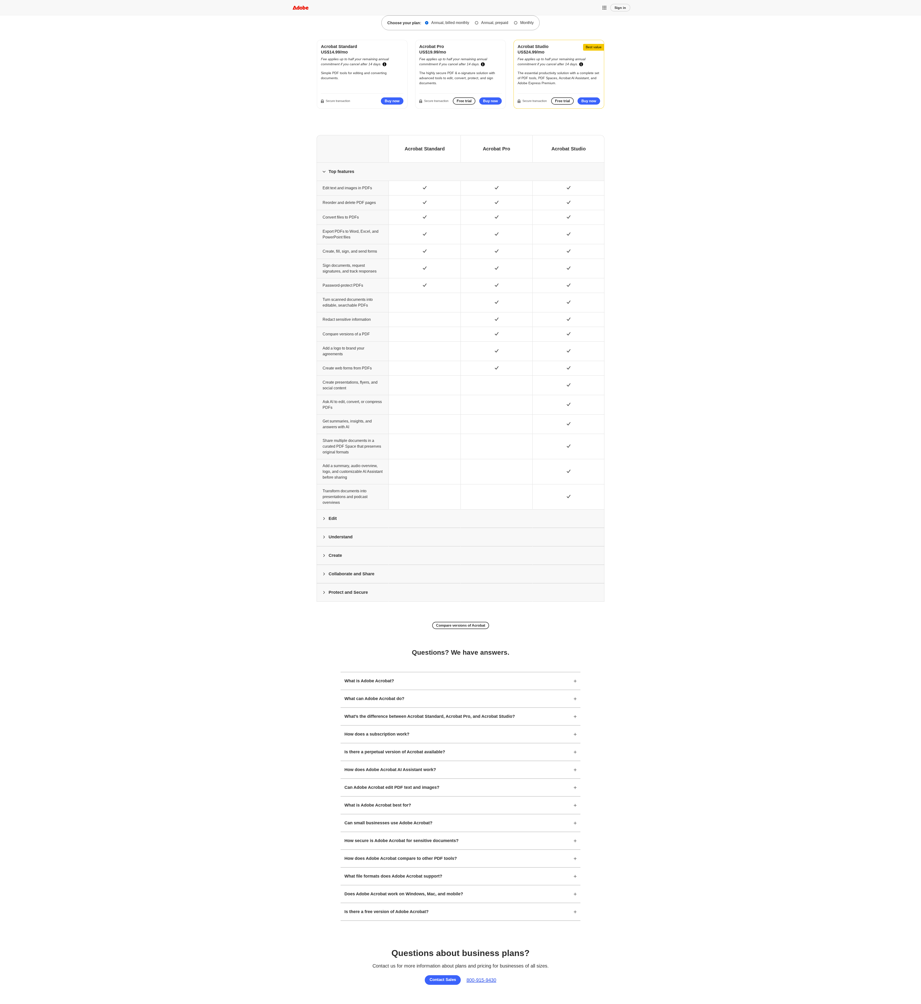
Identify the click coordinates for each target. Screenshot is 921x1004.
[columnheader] (353, 171)
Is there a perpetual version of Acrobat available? (394, 751)
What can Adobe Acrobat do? (374, 698)
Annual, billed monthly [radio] (450, 23)
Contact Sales (443, 979)
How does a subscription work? (376, 734)
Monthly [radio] (527, 23)
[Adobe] (300, 7)
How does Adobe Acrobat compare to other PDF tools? (400, 858)
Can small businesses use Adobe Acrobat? (388, 822)
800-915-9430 (481, 980)
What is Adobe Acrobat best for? (377, 805)
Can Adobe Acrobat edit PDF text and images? (391, 787)
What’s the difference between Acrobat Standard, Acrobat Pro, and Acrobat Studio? (429, 716)
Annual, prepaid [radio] (494, 23)
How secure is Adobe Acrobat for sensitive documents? (401, 840)
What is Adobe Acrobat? (369, 680)
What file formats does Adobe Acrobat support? (393, 876)
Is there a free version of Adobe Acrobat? (386, 911)
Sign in (620, 8)
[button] (604, 8)
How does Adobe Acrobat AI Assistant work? (390, 769)
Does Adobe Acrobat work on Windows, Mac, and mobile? (403, 893)
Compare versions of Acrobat (460, 625)
